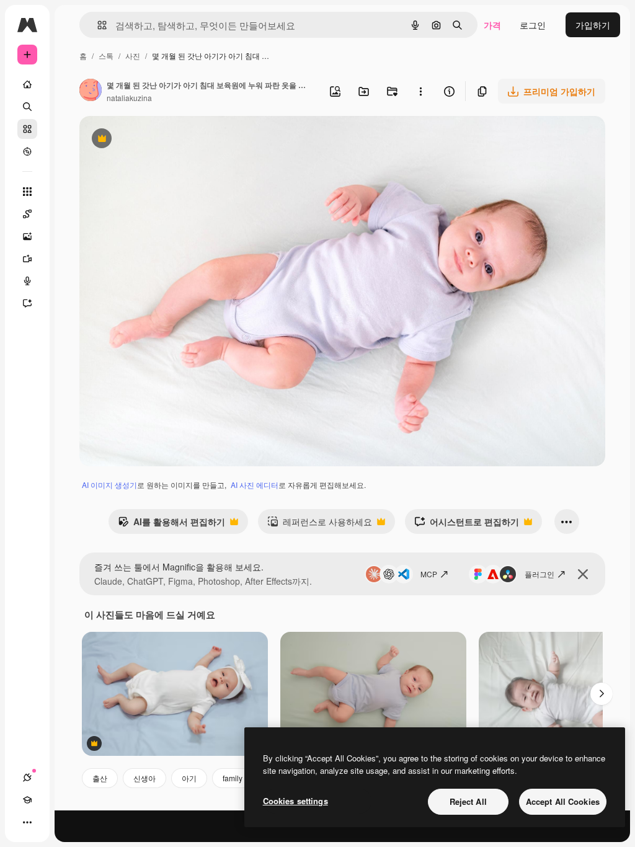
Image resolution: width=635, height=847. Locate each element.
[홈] (27, 84)
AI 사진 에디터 (254, 484)
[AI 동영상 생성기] (27, 258)
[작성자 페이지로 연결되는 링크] (90, 91)
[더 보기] (27, 822)
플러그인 (539, 574)
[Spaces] (27, 214)
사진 (132, 55)
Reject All (468, 801)
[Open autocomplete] (97, 25)
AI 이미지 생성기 (109, 484)
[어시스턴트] (27, 303)
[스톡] (27, 129)
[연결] (27, 777)
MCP (428, 574)
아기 (189, 778)
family (232, 778)
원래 (150, 139)
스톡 (106, 55)
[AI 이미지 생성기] (27, 236)
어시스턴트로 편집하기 (466, 524)
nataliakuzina (129, 97)
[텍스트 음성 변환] (27, 281)
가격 (492, 25)
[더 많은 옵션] (420, 91)
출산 (99, 778)
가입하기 (592, 25)
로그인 (533, 25)
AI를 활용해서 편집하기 (171, 524)
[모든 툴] (27, 192)
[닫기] (582, 574)
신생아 (144, 778)
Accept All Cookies (563, 801)
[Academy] (27, 800)
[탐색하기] (27, 151)
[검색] (27, 107)
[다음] (601, 694)
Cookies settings (295, 801)
